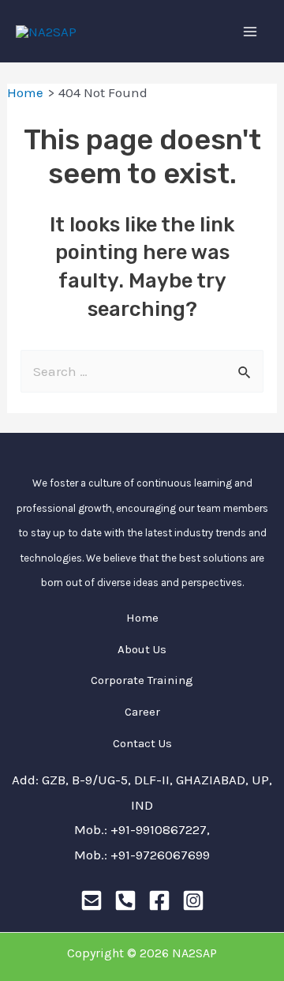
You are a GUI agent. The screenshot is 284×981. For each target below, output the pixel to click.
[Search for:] (142, 371)
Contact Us (142, 743)
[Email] (91, 900)
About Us (142, 649)
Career (142, 712)
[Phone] (125, 900)
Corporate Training (142, 680)
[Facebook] (159, 900)
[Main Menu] (251, 31)
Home (142, 618)
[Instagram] (193, 900)
